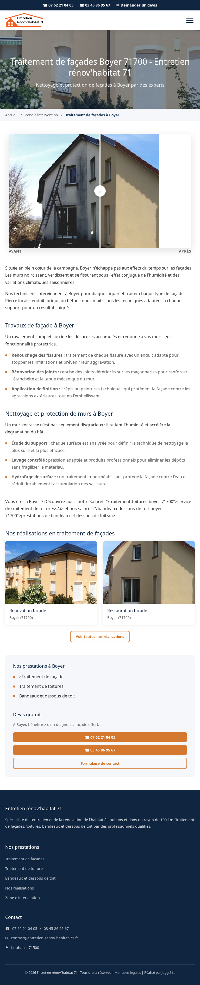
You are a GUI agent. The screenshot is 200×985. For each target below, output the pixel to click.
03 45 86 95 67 (56, 928)
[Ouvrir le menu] (190, 20)
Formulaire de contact (100, 763)
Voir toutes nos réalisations (100, 636)
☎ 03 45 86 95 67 (95, 5)
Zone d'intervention (41, 114)
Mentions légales (128, 972)
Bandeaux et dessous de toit (47, 696)
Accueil (11, 114)
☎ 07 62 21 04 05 (58, 5)
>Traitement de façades (42, 676)
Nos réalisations (19, 888)
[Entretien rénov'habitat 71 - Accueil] (24, 20)
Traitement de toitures (41, 686)
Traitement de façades (24, 858)
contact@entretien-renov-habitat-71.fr (44, 937)
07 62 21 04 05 (24, 928)
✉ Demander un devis (136, 5)
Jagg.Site (168, 972)
